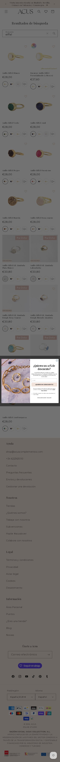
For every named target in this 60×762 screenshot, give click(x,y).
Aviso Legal (49, 397)
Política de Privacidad (41, 397)
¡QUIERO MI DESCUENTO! (44, 384)
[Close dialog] (57, 360)
